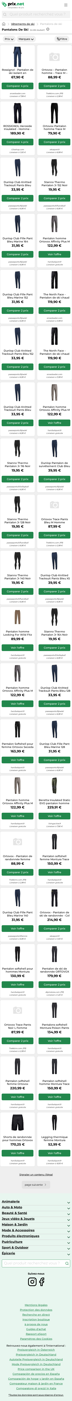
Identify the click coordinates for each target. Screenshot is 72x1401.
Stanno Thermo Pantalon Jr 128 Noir (17, 521)
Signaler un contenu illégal (36, 1174)
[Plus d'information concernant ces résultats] (47, 29)
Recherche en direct (36, 1314)
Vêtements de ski (23, 24)
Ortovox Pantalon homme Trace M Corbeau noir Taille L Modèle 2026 (54, 128)
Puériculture (12, 1242)
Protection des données (36, 1310)
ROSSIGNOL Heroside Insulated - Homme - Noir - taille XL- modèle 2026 (17, 128)
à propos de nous (36, 1324)
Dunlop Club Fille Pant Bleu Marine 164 (18, 240)
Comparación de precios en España (36, 1374)
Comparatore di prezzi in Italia (36, 1388)
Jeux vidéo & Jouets (18, 1219)
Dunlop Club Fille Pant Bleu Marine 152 (18, 296)
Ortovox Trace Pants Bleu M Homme (54, 521)
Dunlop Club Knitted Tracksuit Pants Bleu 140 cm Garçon (17, 408)
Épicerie (8, 1253)
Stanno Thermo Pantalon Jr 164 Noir (54, 633)
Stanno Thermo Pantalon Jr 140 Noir (17, 577)
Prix (7, 39)
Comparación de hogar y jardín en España (36, 1378)
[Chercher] (5, 14)
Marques (24, 39)
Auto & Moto (12, 1207)
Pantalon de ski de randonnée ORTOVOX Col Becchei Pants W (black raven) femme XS (54, 970)
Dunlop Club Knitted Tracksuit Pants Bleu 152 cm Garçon (17, 352)
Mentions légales (36, 1305)
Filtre (63, 39)
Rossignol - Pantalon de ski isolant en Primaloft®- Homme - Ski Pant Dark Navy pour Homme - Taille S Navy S (17, 71)
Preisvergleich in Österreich (36, 1349)
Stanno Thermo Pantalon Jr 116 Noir (17, 464)
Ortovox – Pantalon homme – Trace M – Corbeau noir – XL (54, 71)
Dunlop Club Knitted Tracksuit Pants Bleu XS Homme (54, 577)
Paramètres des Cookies (36, 1338)
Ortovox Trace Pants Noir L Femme (17, 1026)
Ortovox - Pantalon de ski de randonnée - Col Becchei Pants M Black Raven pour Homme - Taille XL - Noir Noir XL (54, 914)
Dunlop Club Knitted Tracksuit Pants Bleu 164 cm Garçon (17, 184)
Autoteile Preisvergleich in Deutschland (36, 1359)
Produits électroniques (20, 1236)
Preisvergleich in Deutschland (36, 1354)
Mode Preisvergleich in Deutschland (36, 1364)
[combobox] (39, 14)
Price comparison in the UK (36, 1369)
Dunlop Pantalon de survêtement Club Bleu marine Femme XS (54, 464)
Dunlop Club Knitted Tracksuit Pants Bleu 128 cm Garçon (54, 689)
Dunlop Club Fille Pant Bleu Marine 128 (55, 745)
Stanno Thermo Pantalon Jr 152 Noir (55, 184)
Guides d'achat (36, 1329)
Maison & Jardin (15, 1224)
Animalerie (11, 1201)
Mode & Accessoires (18, 1230)
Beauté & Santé (14, 1213)
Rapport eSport (36, 1334)
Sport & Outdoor (15, 1247)
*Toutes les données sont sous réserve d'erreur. (36, 1395)
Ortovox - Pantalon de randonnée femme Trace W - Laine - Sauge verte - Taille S (17, 858)
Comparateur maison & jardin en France (36, 1383)
